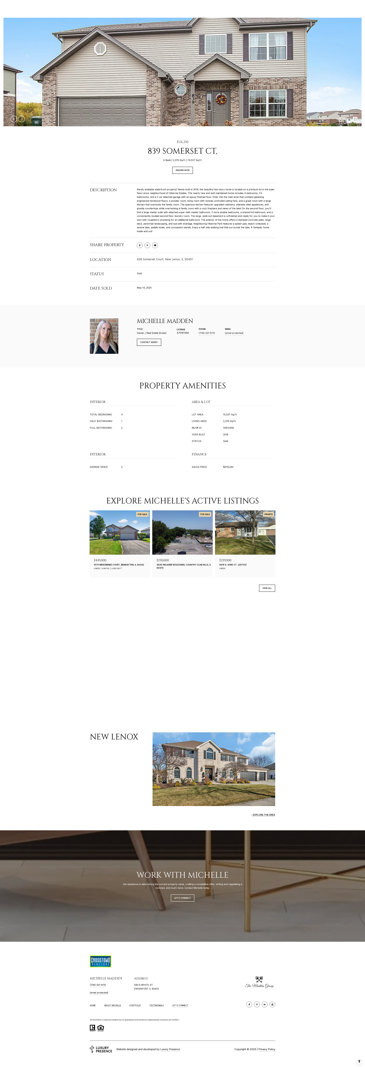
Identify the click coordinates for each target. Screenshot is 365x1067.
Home (93, 1005)
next (21, 119)
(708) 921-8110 (207, 333)
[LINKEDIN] (264, 1004)
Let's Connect (180, 1005)
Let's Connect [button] (182, 898)
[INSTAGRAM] (257, 1004)
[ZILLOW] (272, 1004)
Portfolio (135, 1005)
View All (267, 588)
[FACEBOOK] (249, 1004)
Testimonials (156, 1005)
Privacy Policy (266, 1049)
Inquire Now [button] (182, 170)
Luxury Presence (170, 1049)
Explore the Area (264, 814)
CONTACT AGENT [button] (149, 342)
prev (14, 119)
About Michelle (112, 1005)
